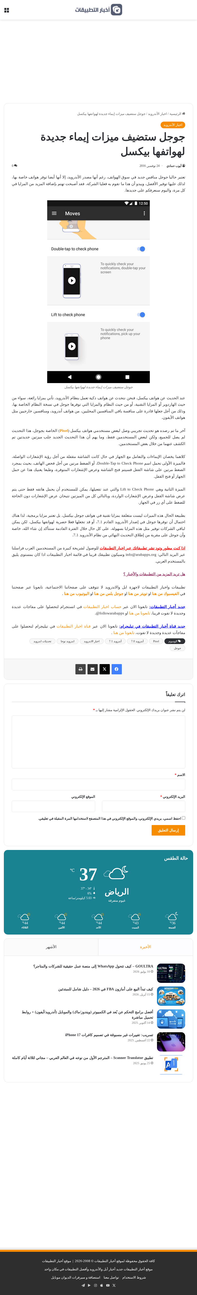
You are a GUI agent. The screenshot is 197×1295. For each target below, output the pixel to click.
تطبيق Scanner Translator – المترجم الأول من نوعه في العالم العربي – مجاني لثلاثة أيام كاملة (82, 1058)
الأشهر (51, 947)
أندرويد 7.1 (115, 641)
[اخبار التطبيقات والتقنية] (98, 10)
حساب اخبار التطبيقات (102, 607)
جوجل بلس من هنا (108, 594)
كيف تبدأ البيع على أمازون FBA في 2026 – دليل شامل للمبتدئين (105, 989)
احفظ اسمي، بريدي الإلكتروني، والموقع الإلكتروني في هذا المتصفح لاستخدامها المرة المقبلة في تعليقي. (109, 818)
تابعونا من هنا (140, 613)
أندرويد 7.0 (137, 641)
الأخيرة (145, 947)
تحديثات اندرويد (42, 641)
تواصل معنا (111, 1277)
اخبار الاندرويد (92, 641)
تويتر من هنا (137, 594)
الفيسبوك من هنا (165, 594)
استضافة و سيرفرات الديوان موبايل (75, 1277)
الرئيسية (176, 114)
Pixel (156, 641)
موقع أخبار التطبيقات (56, 1261)
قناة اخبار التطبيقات (74, 626)
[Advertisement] (98, 63)
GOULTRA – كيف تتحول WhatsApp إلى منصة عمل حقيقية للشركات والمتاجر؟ (93, 966)
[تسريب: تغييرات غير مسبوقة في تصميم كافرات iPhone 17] (171, 1042)
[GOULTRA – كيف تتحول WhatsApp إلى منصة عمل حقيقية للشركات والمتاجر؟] (171, 973)
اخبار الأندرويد (157, 114)
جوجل (177, 648)
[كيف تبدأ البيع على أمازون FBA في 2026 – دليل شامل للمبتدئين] (171, 996)
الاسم (180, 775)
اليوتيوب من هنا (76, 594)
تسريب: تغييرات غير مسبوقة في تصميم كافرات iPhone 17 (109, 1035)
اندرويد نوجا (67, 641)
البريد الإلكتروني (172, 797)
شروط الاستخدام (134, 1277)
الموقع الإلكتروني (83, 797)
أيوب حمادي (173, 166)
